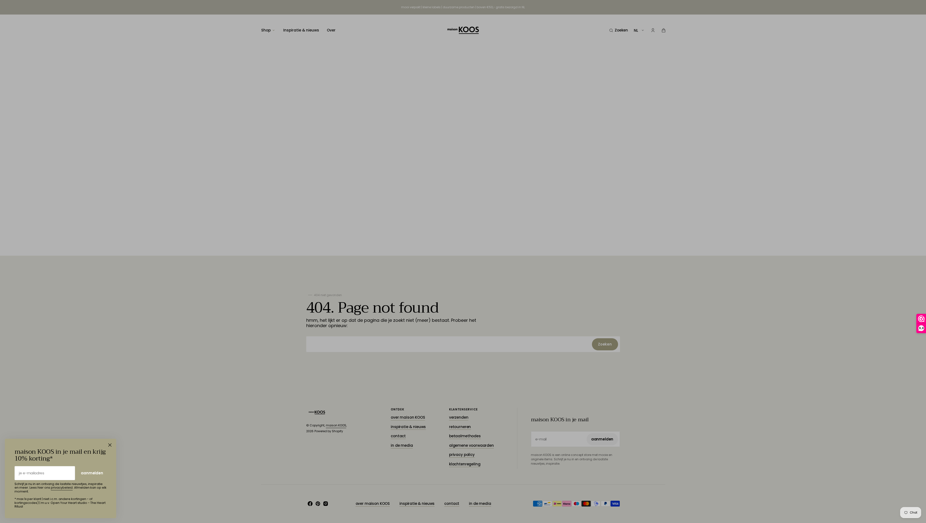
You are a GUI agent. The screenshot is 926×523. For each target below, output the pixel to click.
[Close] (110, 445)
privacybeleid (62, 487)
